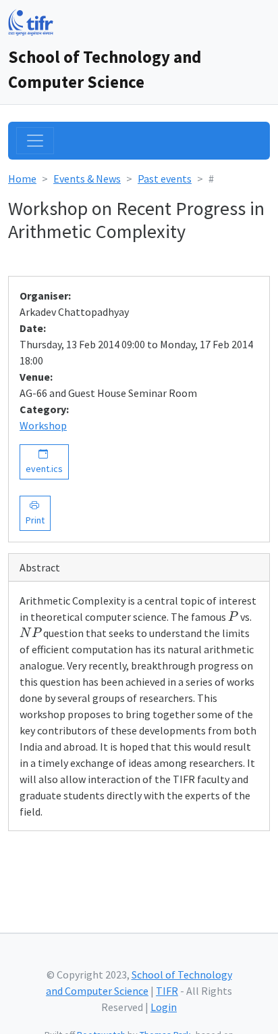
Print (35, 513)
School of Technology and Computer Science (104, 69)
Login (163, 1007)
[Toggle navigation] (35, 140)
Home (22, 178)
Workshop (43, 425)
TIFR (167, 990)
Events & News (87, 178)
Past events (165, 178)
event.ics (44, 461)
